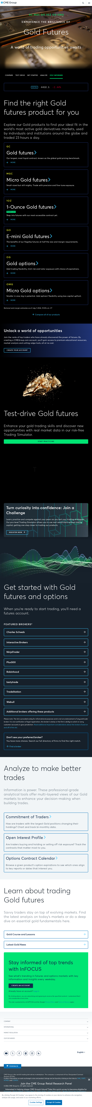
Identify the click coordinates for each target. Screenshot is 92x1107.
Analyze (43, 75)
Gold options (20, 263)
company (7, 1021)
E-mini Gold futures (27, 236)
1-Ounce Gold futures (30, 207)
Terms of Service (64, 1002)
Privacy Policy (50, 1002)
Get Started (32, 75)
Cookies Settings (36, 1102)
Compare (9, 75)
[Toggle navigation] (89, 3)
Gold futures (20, 153)
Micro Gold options (27, 291)
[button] (9, 75)
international (9, 1027)
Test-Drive (20, 75)
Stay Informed (56, 75)
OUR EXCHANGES (9, 1038)
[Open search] (83, 3)
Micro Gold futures (27, 180)
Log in (36, 991)
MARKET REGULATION (11, 1032)
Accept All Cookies (54, 1102)
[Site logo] (8, 3)
